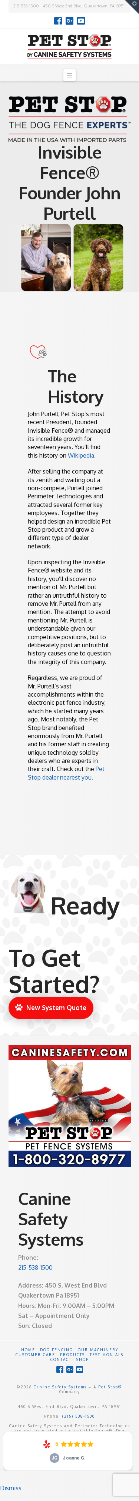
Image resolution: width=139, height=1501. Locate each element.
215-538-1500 (35, 1267)
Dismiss (10, 1488)
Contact (61, 1359)
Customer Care (35, 1354)
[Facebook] (58, 20)
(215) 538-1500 (78, 1416)
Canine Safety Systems (60, 1387)
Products (72, 1354)
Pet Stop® (110, 1387)
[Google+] (69, 20)
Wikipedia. (82, 455)
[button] (69, 75)
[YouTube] (81, 20)
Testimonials (106, 1354)
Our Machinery (98, 1350)
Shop (82, 1359)
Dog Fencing (56, 1350)
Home (28, 1350)
